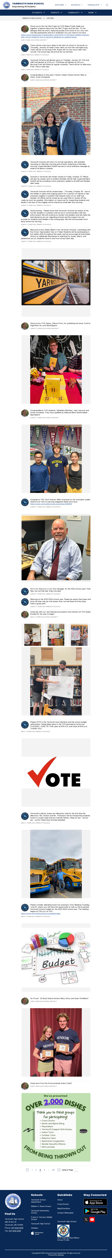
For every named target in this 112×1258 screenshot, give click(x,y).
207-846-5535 (17, 1228)
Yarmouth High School (40, 1224)
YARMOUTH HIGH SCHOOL (32, 18)
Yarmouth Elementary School (40, 1212)
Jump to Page (67, 1170)
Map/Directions (63, 1208)
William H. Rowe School (41, 1206)
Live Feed (50, 18)
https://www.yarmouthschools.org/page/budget (40, 913)
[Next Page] (59, 1170)
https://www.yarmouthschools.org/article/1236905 (51, 504)
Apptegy (61, 1255)
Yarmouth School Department (38, 1201)
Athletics (34, 1228)
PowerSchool (63, 1204)
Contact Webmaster (65, 1213)
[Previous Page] (27, 1170)
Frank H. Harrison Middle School (41, 1218)
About (59, 1200)
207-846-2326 (15, 1231)
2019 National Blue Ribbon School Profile (68, 1239)
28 (53, 1170)
